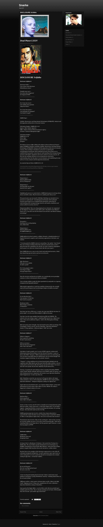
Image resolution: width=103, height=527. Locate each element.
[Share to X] (37, 499)
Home (40, 512)
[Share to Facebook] (39, 499)
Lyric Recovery (69, 39)
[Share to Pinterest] (40, 499)
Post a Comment (25, 505)
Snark (67, 44)
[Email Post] (32, 499)
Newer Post (23, 512)
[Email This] (35, 499)
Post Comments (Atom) (43, 515)
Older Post (58, 512)
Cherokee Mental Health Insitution (73, 35)
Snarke (23, 5)
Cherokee (68, 32)
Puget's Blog (68, 41)
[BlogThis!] (36, 499)
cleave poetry (69, 37)
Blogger (58, 524)
